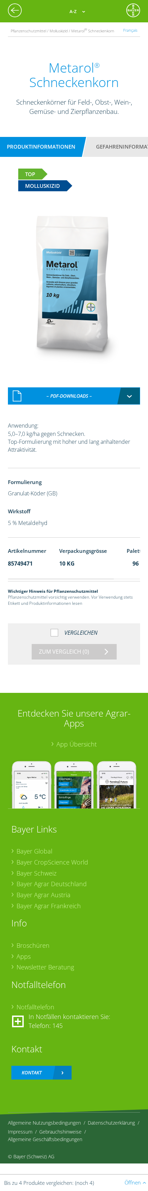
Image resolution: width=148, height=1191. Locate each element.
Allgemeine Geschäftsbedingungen (45, 1139)
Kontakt (32, 1072)
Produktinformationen (41, 146)
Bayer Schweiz (36, 873)
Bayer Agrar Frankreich (49, 906)
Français (130, 30)
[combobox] (74, 396)
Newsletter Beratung (45, 967)
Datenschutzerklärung (111, 1122)
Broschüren (33, 945)
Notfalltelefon (35, 1007)
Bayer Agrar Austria (44, 895)
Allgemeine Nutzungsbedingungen (44, 1122)
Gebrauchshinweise (60, 1131)
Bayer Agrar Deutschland (52, 884)
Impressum (20, 1131)
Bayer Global (34, 851)
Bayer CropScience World (52, 862)
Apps (24, 956)
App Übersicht (76, 744)
